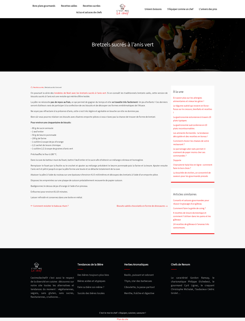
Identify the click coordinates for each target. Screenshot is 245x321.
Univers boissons (153, 9)
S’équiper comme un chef (180, 9)
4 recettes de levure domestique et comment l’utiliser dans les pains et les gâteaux (192, 216)
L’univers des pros (208, 9)
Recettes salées (69, 5)
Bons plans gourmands (43, 5)
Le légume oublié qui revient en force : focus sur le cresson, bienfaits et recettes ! (192, 109)
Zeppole (177, 160)
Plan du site (122, 319)
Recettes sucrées (91, 5)
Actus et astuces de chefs (89, 12)
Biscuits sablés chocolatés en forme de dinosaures (141, 205)
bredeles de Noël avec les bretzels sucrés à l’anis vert (80, 92)
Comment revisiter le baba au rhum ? (51, 205)
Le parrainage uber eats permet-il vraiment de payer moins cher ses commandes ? (189, 152)
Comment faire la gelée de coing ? (189, 208)
